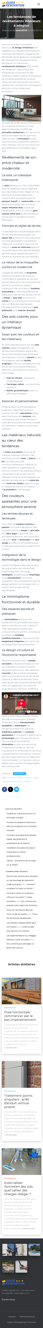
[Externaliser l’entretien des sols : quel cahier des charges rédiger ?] (21, 1161)
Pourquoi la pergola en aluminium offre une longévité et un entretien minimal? (22, 826)
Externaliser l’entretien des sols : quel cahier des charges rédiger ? (19, 1188)
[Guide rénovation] (14, 4)
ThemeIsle (31, 1322)
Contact (12, 1317)
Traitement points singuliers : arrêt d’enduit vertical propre (18, 1101)
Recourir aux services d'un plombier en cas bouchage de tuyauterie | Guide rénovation (22, 880)
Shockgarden (7, 1293)
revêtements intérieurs (11, 782)
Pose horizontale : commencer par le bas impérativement (20, 1016)
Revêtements (19, 773)
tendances (26, 782)
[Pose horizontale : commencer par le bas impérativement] (21, 991)
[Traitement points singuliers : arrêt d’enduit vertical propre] (21, 1074)
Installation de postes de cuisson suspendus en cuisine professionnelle (21, 852)
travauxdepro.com (21, 1293)
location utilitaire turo (10, 1290)
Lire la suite (11, 1047)
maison (36, 778)
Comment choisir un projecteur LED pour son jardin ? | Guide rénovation (20, 897)
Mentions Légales (27, 1317)
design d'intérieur (24, 778)
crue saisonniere (27, 1290)
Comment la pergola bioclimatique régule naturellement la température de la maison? (21, 839)
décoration (11, 778)
